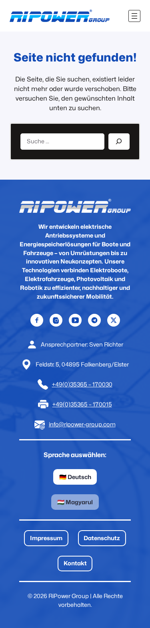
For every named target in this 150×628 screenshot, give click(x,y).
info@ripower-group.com (82, 424)
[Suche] (119, 141)
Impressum (46, 538)
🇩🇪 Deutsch (75, 476)
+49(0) (61, 384)
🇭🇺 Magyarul (75, 502)
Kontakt (75, 563)
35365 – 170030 (91, 384)
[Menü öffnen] (134, 16)
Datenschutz (102, 538)
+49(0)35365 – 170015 (82, 404)
